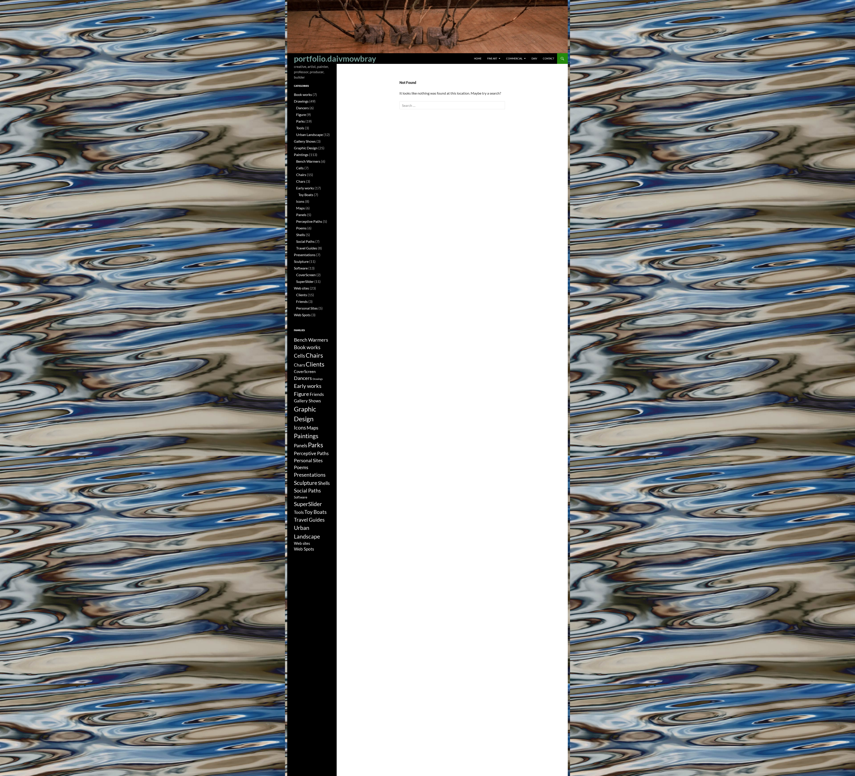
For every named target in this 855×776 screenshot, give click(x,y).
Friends (302, 301)
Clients (301, 295)
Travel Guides (306, 248)
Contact (548, 58)
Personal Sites (307, 308)
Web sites (301, 288)
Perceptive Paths (309, 221)
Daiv (534, 58)
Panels (301, 215)
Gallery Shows (305, 141)
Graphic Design (306, 148)
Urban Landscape (309, 134)
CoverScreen (306, 275)
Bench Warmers (308, 161)
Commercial (514, 58)
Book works (303, 94)
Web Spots (302, 315)
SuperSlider (305, 281)
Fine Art (492, 58)
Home (477, 58)
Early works (305, 188)
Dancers (302, 108)
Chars (300, 181)
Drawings (301, 101)
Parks (300, 121)
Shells (300, 235)
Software (301, 268)
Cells (300, 168)
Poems (301, 228)
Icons (300, 201)
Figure (301, 114)
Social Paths (305, 241)
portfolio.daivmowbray (335, 58)
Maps (300, 208)
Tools (300, 128)
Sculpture (301, 261)
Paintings (301, 154)
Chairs (301, 174)
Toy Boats (305, 194)
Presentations (305, 255)
